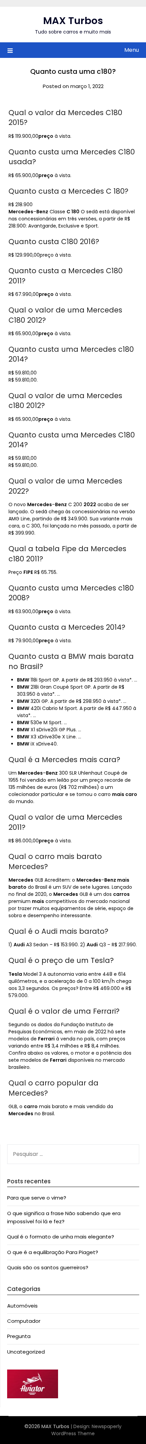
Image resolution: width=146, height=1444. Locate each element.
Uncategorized (26, 1351)
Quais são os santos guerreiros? (47, 1267)
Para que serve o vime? (36, 1197)
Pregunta (19, 1336)
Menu (131, 50)
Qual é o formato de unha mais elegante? (60, 1236)
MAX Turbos (73, 20)
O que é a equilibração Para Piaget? (52, 1252)
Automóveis (22, 1305)
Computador (23, 1320)
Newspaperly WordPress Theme (86, 1430)
